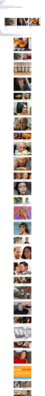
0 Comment (8, 8)
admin (3, 8)
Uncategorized (1, 8)
